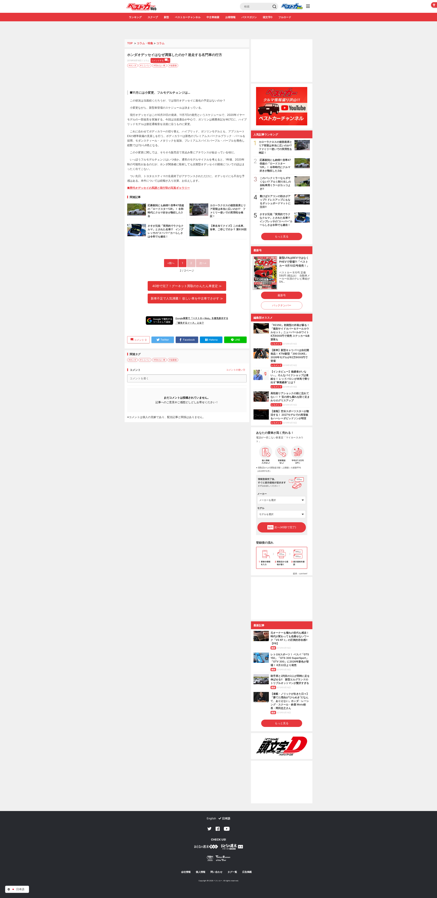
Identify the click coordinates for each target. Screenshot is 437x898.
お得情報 (230, 17)
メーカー (262, 493)
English (211, 818)
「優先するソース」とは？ (189, 322)
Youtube (227, 829)
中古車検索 (213, 17)
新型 (166, 17)
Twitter (209, 828)
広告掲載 (247, 872)
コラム (160, 43)
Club (291, 6)
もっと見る (281, 236)
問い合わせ (216, 872)
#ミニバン (145, 65)
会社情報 (186, 872)
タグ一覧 (232, 872)
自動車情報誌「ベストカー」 (141, 6)
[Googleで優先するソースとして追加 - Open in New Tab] (159, 320)
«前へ (170, 263)
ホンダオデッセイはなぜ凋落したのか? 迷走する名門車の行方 (174, 55)
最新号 (282, 295)
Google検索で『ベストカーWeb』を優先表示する (201, 318)
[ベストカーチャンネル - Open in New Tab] (281, 106)
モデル (260, 508)
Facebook (218, 829)
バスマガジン (249, 17)
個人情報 (200, 872)
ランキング (135, 17)
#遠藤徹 (173, 65)
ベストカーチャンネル (188, 17)
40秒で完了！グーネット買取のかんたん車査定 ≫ (187, 286)
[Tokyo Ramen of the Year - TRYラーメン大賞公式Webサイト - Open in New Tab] (218, 859)
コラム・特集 (145, 43)
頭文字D (267, 17)
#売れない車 (159, 65)
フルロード (284, 17)
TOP (130, 43)
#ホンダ (132, 65)
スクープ (153, 17)
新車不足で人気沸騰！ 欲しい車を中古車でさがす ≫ (187, 298)
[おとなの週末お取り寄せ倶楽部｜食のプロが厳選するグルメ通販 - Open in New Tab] (206, 847)
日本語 (226, 818)
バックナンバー (281, 305)
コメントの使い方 (235, 369)
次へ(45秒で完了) (282, 527)
